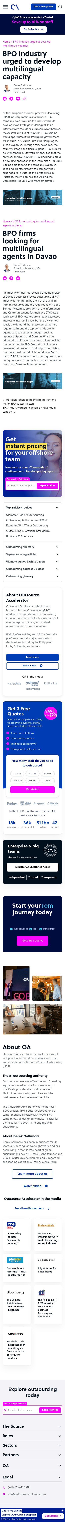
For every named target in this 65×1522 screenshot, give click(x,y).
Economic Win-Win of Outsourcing (27, 525)
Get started (32, 789)
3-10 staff (32, 773)
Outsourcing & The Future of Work (27, 520)
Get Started (51, 1516)
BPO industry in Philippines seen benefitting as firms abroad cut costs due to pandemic (16, 1350)
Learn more (32, 657)
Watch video (33, 1186)
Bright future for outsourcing (47, 1270)
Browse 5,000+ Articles (19, 536)
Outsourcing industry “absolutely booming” (14, 1238)
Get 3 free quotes (43, 6)
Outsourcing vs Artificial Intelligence (28, 531)
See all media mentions (29, 1208)
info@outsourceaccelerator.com (27, 1494)
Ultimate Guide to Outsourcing (25, 515)
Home (6, 41)
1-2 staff (17, 773)
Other (47, 780)
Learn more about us (33, 1174)
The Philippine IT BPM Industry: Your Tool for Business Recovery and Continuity (47, 1308)
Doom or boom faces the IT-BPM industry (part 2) (16, 1271)
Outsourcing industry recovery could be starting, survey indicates (48, 1238)
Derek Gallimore (22, 85)
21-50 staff (17, 780)
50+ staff (32, 780)
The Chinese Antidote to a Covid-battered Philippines (15, 1305)
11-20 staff (47, 773)
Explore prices (47, 485)
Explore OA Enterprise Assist (32, 867)
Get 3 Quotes (31, 29)
